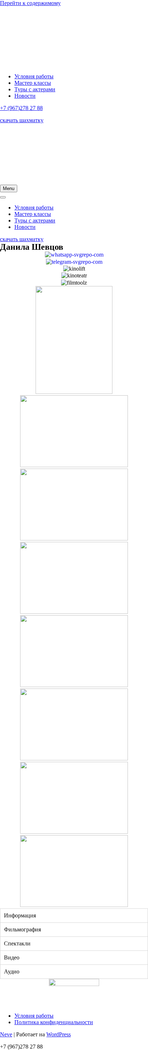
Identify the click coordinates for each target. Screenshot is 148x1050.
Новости (25, 96)
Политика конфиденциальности (53, 1022)
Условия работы (34, 76)
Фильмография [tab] (22, 929)
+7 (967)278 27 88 (21, 108)
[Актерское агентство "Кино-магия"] (74, 37)
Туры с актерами (34, 89)
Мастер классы (32, 83)
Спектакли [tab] (17, 943)
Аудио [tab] (11, 971)
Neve (6, 1034)
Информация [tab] (20, 915)
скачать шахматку (21, 120)
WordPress (58, 1034)
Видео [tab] (11, 957)
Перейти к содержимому (30, 3)
